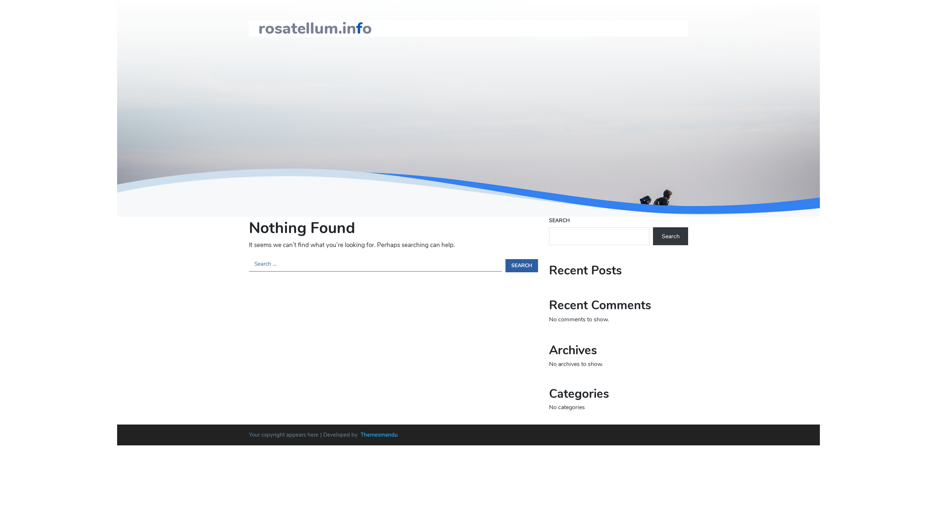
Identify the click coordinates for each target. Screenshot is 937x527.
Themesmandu (379, 434)
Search (559, 220)
